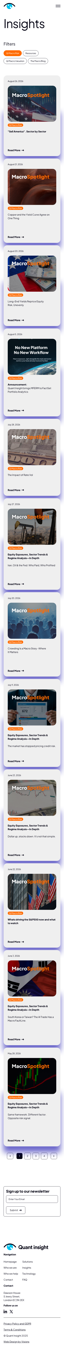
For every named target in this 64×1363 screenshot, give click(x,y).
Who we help (11, 1273)
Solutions (27, 1261)
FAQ (24, 1279)
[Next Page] (54, 1156)
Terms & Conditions (15, 1329)
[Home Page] (18, 6)
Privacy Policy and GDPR (17, 1323)
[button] (58, 6)
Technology (29, 1273)
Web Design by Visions (16, 1341)
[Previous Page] (10, 1156)
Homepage (10, 1261)
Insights (26, 1267)
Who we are (10, 1267)
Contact (8, 1279)
